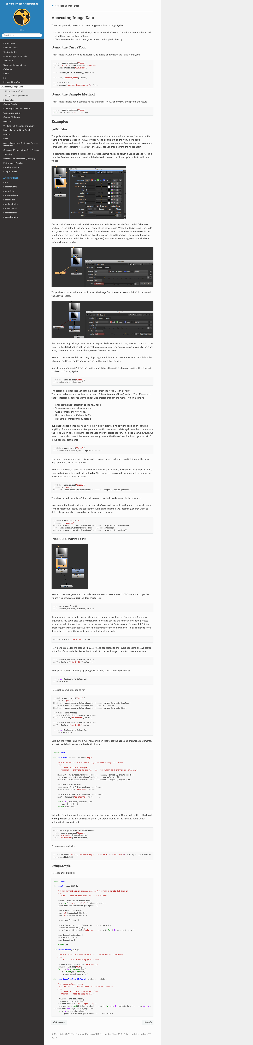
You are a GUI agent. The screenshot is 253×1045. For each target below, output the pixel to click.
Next (146, 1022)
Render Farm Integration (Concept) (19, 159)
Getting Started (10, 52)
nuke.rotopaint (10, 213)
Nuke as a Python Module (15, 56)
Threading (7, 154)
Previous (60, 1022)
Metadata (7, 121)
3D (4, 78)
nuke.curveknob (10, 195)
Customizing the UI (11, 113)
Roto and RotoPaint (12, 82)
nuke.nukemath (10, 208)
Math (5, 139)
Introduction (9, 43)
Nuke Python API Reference (23, 4)
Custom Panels (10, 104)
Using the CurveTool (14, 91)
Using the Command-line (14, 65)
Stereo (6, 74)
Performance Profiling (13, 163)
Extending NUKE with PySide (16, 108)
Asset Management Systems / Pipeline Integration (20, 144)
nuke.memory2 (10, 187)
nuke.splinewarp (10, 217)
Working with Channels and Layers (19, 126)
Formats (7, 134)
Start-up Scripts (10, 48)
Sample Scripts (10, 172)
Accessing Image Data (13, 87)
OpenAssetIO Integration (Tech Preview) (21, 150)
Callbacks (7, 69)
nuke (5, 182)
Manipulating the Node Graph (16, 130)
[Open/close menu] (1, 87)
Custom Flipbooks (11, 117)
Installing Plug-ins (11, 167)
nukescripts (8, 191)
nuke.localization (10, 204)
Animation (8, 61)
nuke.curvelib (9, 200)
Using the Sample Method (17, 95)
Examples (9, 100)
